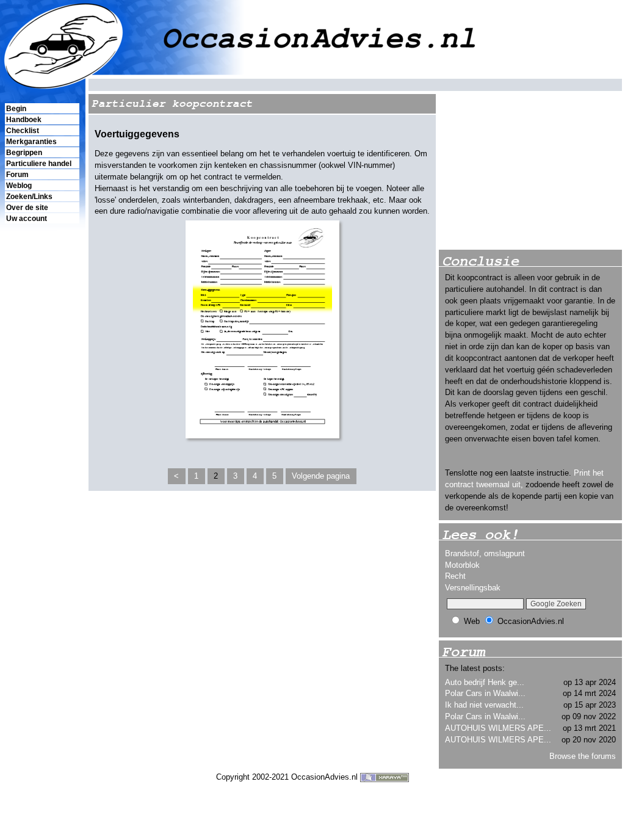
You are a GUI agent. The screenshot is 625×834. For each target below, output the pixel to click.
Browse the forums (582, 756)
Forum (17, 174)
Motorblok (462, 565)
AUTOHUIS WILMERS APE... (498, 728)
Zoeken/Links (29, 196)
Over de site (27, 207)
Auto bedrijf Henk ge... (484, 682)
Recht (455, 576)
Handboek (24, 119)
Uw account (26, 218)
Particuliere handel (38, 163)
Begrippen (24, 152)
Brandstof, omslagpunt (485, 553)
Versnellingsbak (472, 587)
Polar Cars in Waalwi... (485, 693)
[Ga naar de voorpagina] (312, 38)
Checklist (22, 130)
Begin (16, 108)
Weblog (19, 185)
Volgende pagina (321, 475)
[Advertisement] (41, 434)
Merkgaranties (31, 141)
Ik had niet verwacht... (484, 704)
